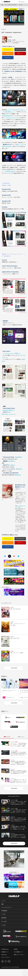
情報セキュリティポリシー (19, 954)
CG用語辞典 (4, 910)
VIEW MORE (14, 668)
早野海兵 (12, 461)
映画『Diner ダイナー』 (8, 414)
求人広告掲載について (18, 951)
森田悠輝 (19, 457)
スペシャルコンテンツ (6, 907)
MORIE (19, 469)
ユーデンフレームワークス (11, 117)
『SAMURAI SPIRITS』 (8, 410)
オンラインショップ (7, 49)
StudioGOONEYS (6, 115)
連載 (2, 904)
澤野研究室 (17, 474)
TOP (2, 4)
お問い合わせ (4, 954)
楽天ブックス (20, 53)
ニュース (3, 900)
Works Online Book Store (20, 49)
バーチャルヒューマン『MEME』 (11, 353)
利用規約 (16, 949)
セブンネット (7, 57)
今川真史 (12, 465)
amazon (7, 53)
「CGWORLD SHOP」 (9, 171)
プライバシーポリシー (5, 957)
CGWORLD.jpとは (5, 949)
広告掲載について (4, 951)
